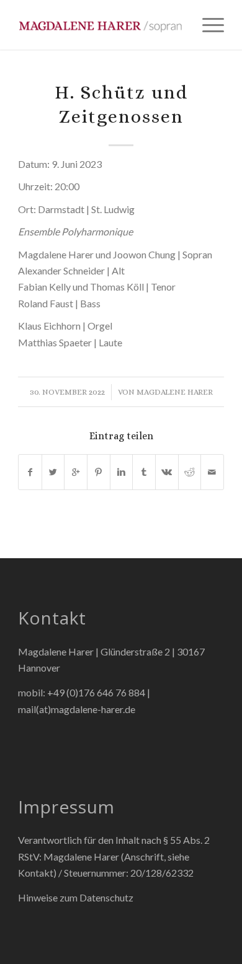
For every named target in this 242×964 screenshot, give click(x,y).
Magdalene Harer (175, 392)
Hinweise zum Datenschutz (75, 897)
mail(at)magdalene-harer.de (76, 709)
